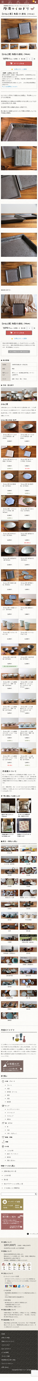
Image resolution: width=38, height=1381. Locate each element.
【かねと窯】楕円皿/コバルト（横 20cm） (26, 584)
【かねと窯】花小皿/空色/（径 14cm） (26, 485)
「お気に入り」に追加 (20, 69)
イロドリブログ (5, 1345)
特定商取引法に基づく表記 (8, 1360)
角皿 (8, 1095)
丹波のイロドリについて (7, 1341)
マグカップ (10, 1116)
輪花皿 (9, 1102)
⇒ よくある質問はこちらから (9, 86)
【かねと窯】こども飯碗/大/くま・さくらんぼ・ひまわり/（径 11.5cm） (26, 709)
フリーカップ (11, 1112)
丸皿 (8, 1088)
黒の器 (6, 1179)
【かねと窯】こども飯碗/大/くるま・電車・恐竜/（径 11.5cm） (27, 757)
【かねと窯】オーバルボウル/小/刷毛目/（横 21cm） (27, 436)
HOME (3, 1334)
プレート (9, 1085)
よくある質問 (4, 1352)
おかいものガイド (6, 1348)
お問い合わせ (4, 1367)
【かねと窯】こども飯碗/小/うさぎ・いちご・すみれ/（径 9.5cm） (10, 733)
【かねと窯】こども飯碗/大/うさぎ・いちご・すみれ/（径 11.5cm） (10, 757)
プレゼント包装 (5, 1356)
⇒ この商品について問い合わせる (19, 351)
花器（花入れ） (11, 1160)
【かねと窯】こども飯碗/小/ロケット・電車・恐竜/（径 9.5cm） (10, 683)
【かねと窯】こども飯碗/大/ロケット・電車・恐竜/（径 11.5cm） (10, 708)
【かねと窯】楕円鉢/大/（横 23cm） (27, 559)
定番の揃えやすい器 (10, 1171)
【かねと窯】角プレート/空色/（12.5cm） (26, 460)
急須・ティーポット (12, 1154)
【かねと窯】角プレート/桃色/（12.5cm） (10, 460)
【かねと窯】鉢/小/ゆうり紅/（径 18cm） (27, 509)
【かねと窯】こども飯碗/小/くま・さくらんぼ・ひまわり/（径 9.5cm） (26, 684)
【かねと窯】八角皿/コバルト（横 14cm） (10, 608)
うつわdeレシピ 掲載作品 (12, 1188)
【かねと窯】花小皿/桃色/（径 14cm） (9, 485)
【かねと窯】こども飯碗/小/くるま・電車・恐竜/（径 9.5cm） (27, 733)
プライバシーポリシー (7, 1363)
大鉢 (8, 1130)
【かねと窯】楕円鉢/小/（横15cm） (27, 534)
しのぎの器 (7, 1175)
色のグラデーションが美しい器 (13, 1184)
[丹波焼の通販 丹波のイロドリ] (19, 9)
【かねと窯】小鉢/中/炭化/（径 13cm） (27, 658)
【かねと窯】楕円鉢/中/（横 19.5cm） (9, 559)
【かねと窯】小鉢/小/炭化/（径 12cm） (9, 658)
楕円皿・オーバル (12, 1092)
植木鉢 (9, 1157)
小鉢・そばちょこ (12, 1133)
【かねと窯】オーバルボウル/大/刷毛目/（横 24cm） (10, 436)
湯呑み (9, 1119)
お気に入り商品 (5, 1337)
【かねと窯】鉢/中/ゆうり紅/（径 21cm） (9, 534)
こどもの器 (10, 1150)
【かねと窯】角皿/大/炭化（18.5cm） (9, 584)
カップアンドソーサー (13, 1109)
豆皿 (8, 1098)
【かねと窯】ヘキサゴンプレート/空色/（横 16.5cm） (10, 510)
